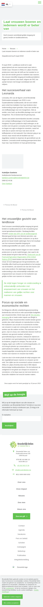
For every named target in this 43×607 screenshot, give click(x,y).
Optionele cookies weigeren (12, 597)
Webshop (21, 551)
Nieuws (12, 48)
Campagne (21, 547)
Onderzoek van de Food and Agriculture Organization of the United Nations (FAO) (21, 257)
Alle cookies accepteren (11, 603)
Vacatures (22, 534)
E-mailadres (6, 415)
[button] (39, 2)
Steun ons (21, 509)
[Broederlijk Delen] (21, 444)
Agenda (21, 530)
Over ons (21, 482)
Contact (21, 526)
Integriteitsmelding (21, 560)
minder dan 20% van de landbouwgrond (22, 234)
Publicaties (21, 555)
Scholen (21, 543)
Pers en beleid (21, 538)
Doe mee (21, 502)
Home (4, 48)
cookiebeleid (10, 588)
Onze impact (21, 489)
